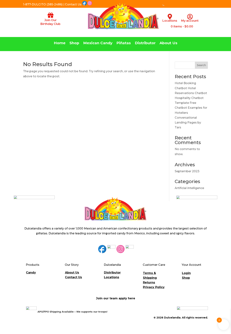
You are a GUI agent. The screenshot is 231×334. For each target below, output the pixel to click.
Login (186, 273)
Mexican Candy (97, 43)
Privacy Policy (154, 287)
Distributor (145, 43)
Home (60, 43)
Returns (149, 282)
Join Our (50, 20)
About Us (168, 43)
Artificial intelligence (189, 188)
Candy (31, 272)
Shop (74, 43)
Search (201, 65)
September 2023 (187, 171)
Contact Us (73, 277)
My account (190, 20)
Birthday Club (50, 24)
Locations (169, 20)
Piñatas (123, 43)
